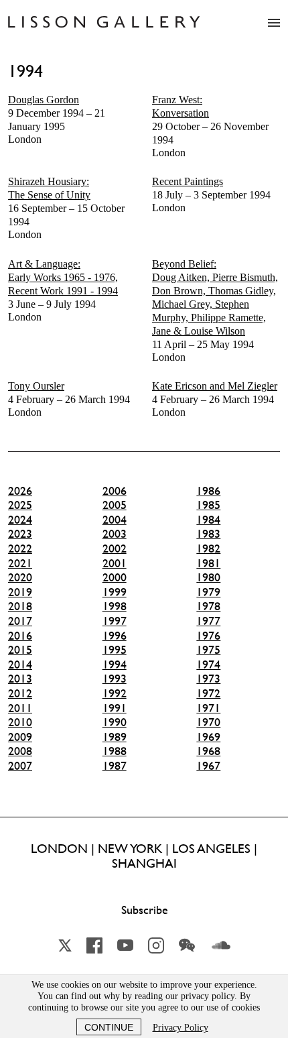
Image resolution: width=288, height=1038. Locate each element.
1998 (114, 606)
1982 (208, 548)
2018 (20, 606)
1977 (208, 621)
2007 (20, 765)
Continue (108, 1027)
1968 (208, 751)
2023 (20, 533)
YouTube (125, 945)
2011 (20, 708)
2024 (20, 519)
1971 (208, 708)
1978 (208, 606)
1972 (208, 693)
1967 (208, 765)
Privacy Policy (180, 1028)
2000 (114, 577)
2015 (20, 649)
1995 (114, 649)
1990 (114, 722)
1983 (208, 533)
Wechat (187, 945)
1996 (114, 635)
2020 (20, 577)
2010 (20, 722)
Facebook (94, 945)
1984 (208, 519)
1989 (114, 737)
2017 (20, 621)
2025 (20, 505)
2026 (20, 491)
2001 (114, 563)
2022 (20, 548)
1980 (208, 577)
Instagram (156, 945)
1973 (208, 678)
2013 (20, 678)
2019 (20, 592)
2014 (20, 664)
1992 (114, 693)
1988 (114, 751)
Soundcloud (221, 945)
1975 (208, 649)
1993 (114, 678)
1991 (114, 708)
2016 (20, 635)
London (56, 119)
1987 (114, 765)
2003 (114, 533)
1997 (114, 621)
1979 (208, 592)
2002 (114, 548)
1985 (208, 505)
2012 (20, 693)
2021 (20, 563)
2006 (114, 491)
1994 (114, 664)
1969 (208, 737)
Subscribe (144, 910)
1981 (208, 563)
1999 (114, 592)
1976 (208, 635)
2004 (114, 519)
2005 (114, 505)
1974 (208, 664)
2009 (20, 737)
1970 (208, 722)
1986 (208, 491)
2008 (20, 751)
